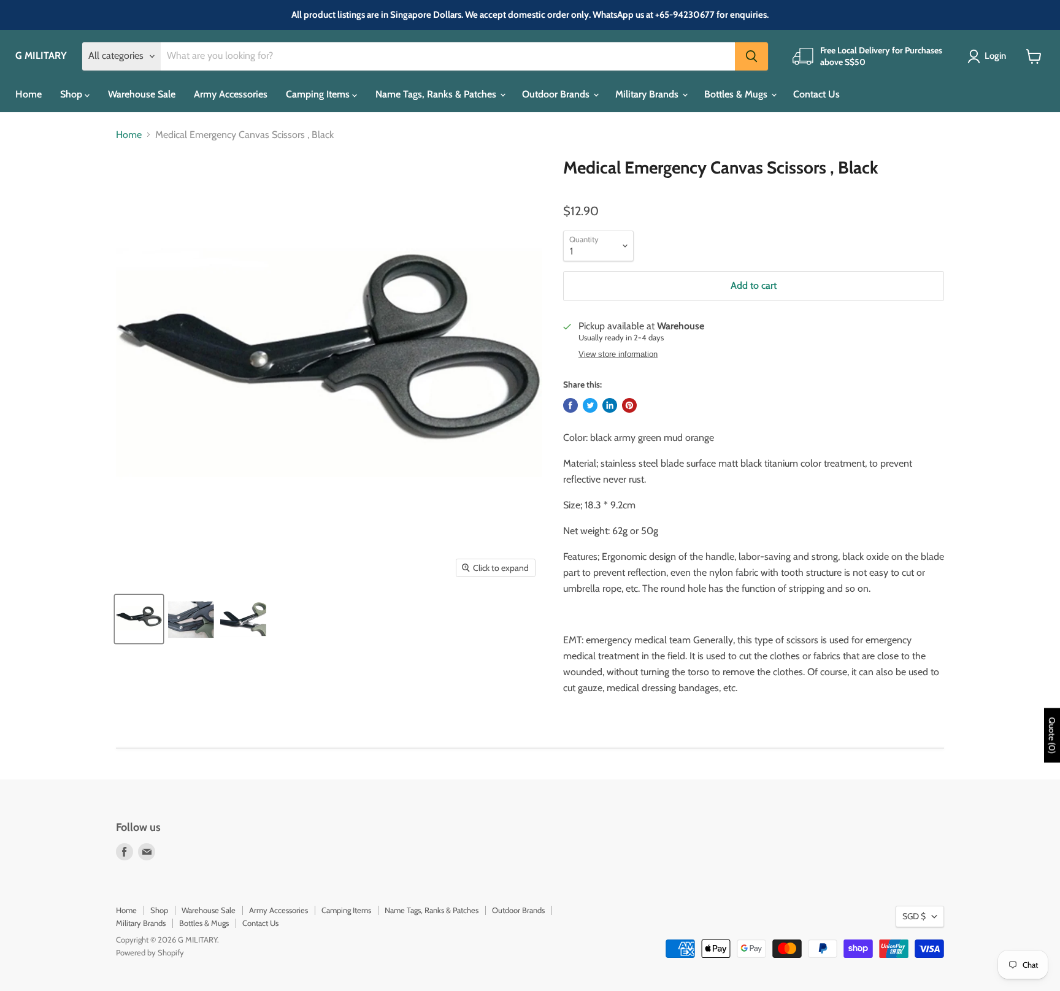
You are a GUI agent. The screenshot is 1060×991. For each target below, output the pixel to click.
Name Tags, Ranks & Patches (437, 94)
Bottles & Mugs (737, 94)
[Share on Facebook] (570, 405)
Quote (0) (1052, 735)
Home (28, 94)
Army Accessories (230, 94)
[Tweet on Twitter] (590, 405)
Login (995, 55)
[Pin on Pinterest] (629, 405)
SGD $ (914, 916)
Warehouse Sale (141, 94)
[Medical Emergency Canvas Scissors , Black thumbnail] (139, 619)
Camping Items (319, 94)
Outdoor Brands (557, 94)
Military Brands (648, 94)
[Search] (751, 56)
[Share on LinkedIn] (609, 405)
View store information (618, 354)
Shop (72, 94)
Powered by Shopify (150, 952)
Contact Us (816, 94)
